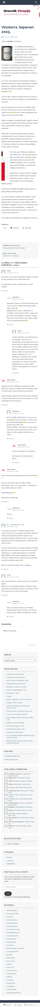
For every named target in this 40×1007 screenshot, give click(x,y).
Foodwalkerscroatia (13, 932)
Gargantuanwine (12, 936)
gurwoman (10, 945)
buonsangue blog (12, 914)
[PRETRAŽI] (36, 2)
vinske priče (11, 986)
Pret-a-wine (11, 961)
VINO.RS (9, 977)
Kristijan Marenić (13, 951)
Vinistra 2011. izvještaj (10, 255)
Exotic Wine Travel (13, 929)
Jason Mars (12, 813)
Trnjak (9, 696)
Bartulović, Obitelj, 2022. (15, 732)
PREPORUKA (11, 864)
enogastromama (12, 926)
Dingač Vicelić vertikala (15, 703)
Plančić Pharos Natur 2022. (16, 729)
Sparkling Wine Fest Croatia (16, 684)
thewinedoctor (12, 974)
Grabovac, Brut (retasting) (15, 723)
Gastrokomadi (11, 939)
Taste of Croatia (12, 970)
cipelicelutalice (12, 920)
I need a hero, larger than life (17, 714)
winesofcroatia (12, 989)
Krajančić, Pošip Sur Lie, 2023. (17, 687)
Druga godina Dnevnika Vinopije (14, 247)
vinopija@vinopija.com (12, 756)
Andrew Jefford (12, 910)
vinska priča (11, 983)
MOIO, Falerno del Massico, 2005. (18, 680)
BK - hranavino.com (15, 524)
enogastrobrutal (12, 923)
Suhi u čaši (10, 967)
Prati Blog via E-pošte (16, 872)
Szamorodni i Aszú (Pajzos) (16, 677)
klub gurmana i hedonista (15, 948)
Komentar (32, 645)
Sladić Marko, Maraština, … (25, 807)
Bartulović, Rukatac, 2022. (15, 726)
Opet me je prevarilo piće (15, 674)
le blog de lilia (13, 795)
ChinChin (10, 917)
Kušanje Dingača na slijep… (23, 781)
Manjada (9, 955)
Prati (8, 894)
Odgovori (5, 291)
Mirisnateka (11, 958)
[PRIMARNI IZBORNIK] (4, 2)
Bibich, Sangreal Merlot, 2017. (17, 690)
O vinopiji (10, 861)
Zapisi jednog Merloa (14, 993)
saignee (9, 964)
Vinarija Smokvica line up (23, 810)
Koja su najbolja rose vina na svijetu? (19, 699)
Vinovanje (10, 980)
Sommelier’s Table (13, 693)
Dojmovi (9, 857)
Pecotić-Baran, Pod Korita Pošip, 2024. (19, 711)
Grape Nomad (11, 942)
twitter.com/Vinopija (11, 759)
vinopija (15, 37)
